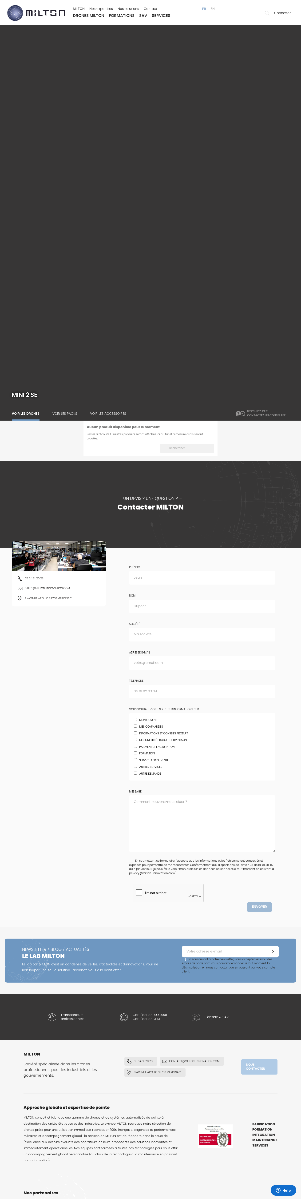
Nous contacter (255, 1067)
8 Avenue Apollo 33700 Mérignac (48, 598)
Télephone (136, 680)
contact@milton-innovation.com (194, 1061)
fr (204, 9)
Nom (132, 595)
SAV (143, 16)
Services (161, 16)
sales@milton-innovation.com (47, 588)
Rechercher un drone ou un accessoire (267, 13)
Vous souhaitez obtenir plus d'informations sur (164, 709)
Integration (263, 1135)
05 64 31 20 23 (34, 578)
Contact (150, 9)
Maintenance (264, 1140)
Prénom (134, 567)
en (213, 9)
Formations (122, 16)
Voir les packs (64, 413)
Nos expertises (101, 9)
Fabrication (263, 1124)
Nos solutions (128, 9)
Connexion (283, 13)
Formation (262, 1129)
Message (135, 791)
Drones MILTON (88, 16)
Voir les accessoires (108, 413)
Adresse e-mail (139, 652)
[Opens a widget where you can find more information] (283, 1191)
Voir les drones (26, 413)
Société (134, 624)
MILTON (79, 9)
